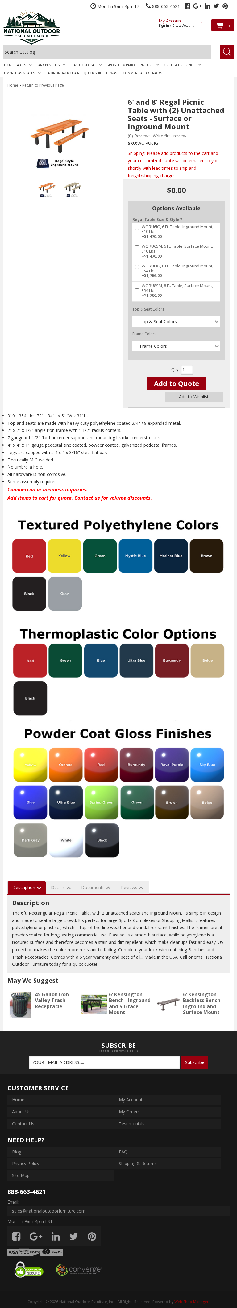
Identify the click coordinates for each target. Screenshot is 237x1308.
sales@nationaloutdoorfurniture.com (48, 1211)
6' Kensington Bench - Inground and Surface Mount (130, 1003)
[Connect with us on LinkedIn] (207, 6)
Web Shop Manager (191, 1301)
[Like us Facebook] (187, 6)
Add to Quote (176, 383)
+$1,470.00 (177, 232)
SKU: (132, 143)
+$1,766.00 (177, 271)
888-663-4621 (26, 1192)
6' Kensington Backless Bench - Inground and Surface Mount (203, 1003)
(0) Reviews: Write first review (157, 136)
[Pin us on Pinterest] (225, 6)
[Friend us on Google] (197, 6)
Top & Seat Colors (148, 309)
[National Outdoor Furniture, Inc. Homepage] (43, 27)
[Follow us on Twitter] (216, 6)
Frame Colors (144, 333)
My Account (176, 23)
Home (12, 85)
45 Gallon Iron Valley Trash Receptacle (52, 1000)
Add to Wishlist (194, 397)
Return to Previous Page (43, 85)
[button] (19, 65)
